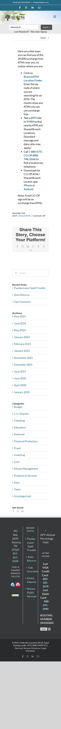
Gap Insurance (22, 301)
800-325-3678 (45, 582)
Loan (17, 461)
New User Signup (39, 32)
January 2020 (22, 392)
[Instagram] (18, 511)
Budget (18, 406)
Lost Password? (21, 32)
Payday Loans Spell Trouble (29, 288)
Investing (19, 455)
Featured (19, 434)
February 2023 (22, 344)
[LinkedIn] (22, 511)
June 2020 (20, 378)
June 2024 (20, 323)
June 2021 (20, 371)
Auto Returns (22, 294)
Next (43, 37)
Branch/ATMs (25, 216)
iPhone (28, 185)
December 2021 (23, 364)
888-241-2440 (45, 605)
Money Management (26, 468)
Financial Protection (25, 441)
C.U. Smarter (21, 413)
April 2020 (20, 385)
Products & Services (25, 475)
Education (20, 427)
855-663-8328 (15, 557)
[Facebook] (13, 511)
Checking (19, 420)
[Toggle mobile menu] (55, 16)
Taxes (17, 489)
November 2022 (23, 357)
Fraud (17, 448)
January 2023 (22, 350)
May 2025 (20, 316)
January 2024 (22, 337)
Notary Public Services (30, 592)
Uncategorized (22, 496)
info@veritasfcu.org (40, 2)
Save (17, 482)
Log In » (46, 27)
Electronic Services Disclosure (27, 648)
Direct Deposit (30, 579)
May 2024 (20, 330)
